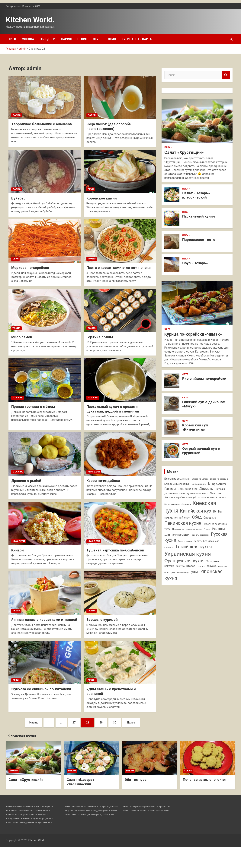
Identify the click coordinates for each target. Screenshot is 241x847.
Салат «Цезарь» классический (196, 195)
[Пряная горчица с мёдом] (44, 380)
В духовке (217, 483)
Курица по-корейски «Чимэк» (193, 334)
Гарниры (170, 489)
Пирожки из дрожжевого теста (187, 529)
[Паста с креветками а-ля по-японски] (119, 241)
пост (167, 572)
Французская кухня (184, 560)
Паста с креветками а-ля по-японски (118, 267)
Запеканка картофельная (177, 504)
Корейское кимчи (101, 198)
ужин (195, 572)
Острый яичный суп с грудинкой (201, 450)
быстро (180, 566)
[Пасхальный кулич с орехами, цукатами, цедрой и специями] (119, 380)
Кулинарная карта (137, 39)
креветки (222, 566)
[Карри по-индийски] (119, 454)
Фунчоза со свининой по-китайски (41, 689)
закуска (212, 566)
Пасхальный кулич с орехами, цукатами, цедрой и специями (112, 408)
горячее (201, 566)
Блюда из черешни (219, 479)
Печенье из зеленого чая (204, 779)
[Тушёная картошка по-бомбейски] (119, 523)
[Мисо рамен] (44, 310)
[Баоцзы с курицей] (119, 593)
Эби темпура (135, 779)
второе (190, 565)
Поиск (226, 75)
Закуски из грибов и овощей (180, 497)
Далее (131, 722)
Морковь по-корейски (30, 267)
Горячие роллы (99, 337)
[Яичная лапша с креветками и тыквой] (44, 593)
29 (101, 722)
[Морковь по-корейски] (44, 241)
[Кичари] (44, 523)
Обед (197, 517)
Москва (28, 39)
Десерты (206, 489)
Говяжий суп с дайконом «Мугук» (203, 404)
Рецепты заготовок (200, 535)
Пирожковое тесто (198, 239)
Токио (111, 39)
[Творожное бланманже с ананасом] (44, 97)
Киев (12, 39)
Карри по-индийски (103, 480)
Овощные (210, 517)
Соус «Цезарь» (195, 263)
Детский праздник (174, 493)
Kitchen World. (30, 19)
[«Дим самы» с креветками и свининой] (119, 662)
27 (74, 722)
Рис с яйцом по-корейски (204, 378)
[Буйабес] (44, 171)
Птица (207, 529)
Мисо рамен (21, 337)
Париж (66, 39)
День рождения (188, 488)
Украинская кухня (187, 554)
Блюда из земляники (177, 478)
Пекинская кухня (182, 523)
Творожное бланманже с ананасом (41, 124)
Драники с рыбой (26, 480)
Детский (220, 489)
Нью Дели (47, 39)
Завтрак (216, 493)
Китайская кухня (198, 511)
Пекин (82, 39)
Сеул (96, 39)
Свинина (169, 547)
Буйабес (18, 198)
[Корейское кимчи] (119, 171)
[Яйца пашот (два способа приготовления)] (119, 97)
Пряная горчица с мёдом (33, 406)
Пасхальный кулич (198, 216)
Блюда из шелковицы (177, 483)
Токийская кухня (193, 546)
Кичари (17, 550)
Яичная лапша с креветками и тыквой (44, 619)
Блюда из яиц (199, 484)
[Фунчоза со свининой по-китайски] (44, 662)
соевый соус (183, 572)
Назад (33, 722)
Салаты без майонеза (206, 541)
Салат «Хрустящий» (184, 152)
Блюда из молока (200, 479)
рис (173, 572)
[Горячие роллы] (119, 310)
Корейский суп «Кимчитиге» (195, 427)
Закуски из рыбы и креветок (212, 497)
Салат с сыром (185, 541)
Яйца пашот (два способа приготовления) (108, 126)
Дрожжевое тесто (197, 493)
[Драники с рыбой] (44, 454)
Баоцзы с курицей (102, 619)
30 (114, 722)
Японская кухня (22, 736)
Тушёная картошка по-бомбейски (115, 550)
